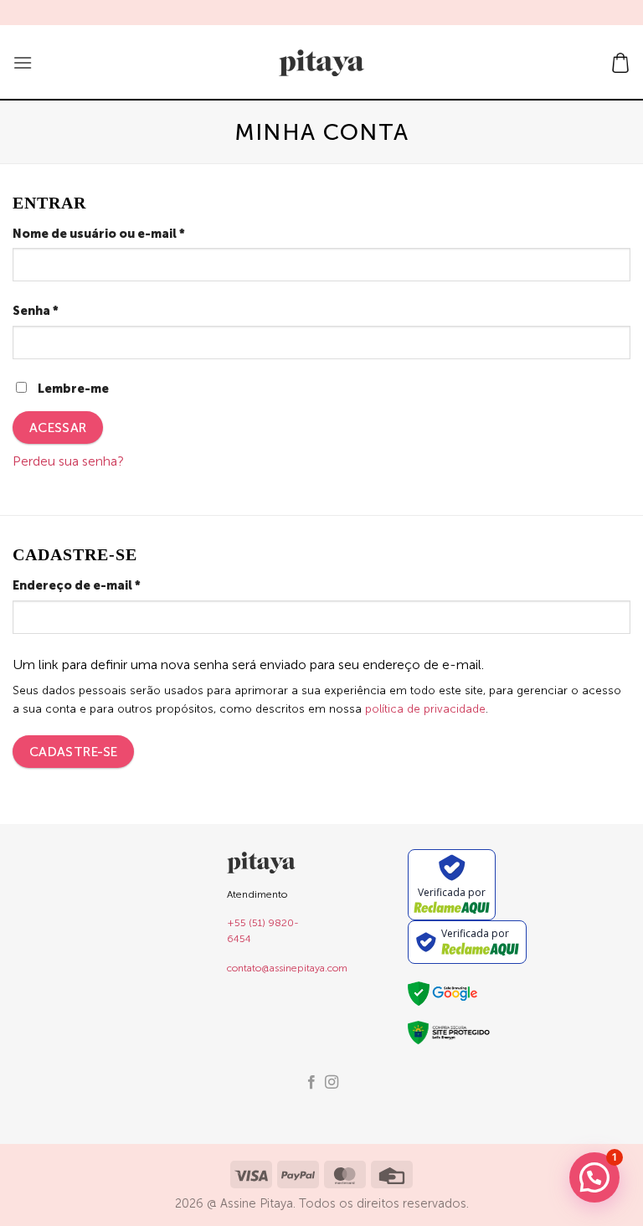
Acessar (58, 427)
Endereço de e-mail (113, 585)
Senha (72, 310)
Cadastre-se (73, 752)
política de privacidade (425, 709)
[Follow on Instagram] (331, 1082)
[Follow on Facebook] (311, 1082)
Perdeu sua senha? (68, 461)
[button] (23, 62)
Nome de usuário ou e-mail (136, 233)
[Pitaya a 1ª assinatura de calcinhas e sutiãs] (321, 63)
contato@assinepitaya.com (287, 968)
